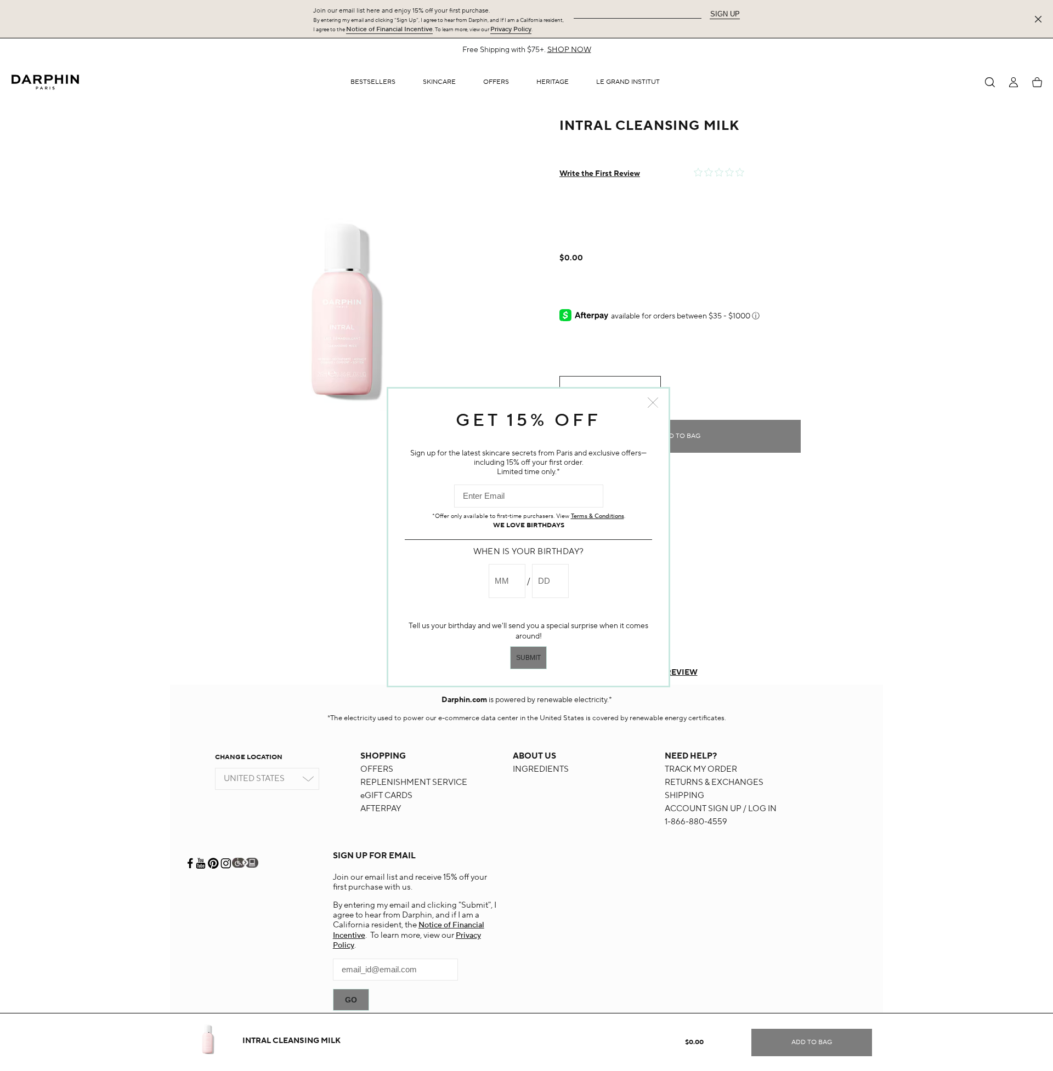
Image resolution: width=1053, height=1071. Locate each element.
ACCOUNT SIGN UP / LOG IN (721, 809)
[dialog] (990, 82)
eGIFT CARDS (386, 795)
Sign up (725, 14)
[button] (439, 82)
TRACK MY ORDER (701, 769)
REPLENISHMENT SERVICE (413, 782)
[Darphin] (45, 82)
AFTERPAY (380, 809)
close (653, 402)
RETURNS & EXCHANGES (714, 782)
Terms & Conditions (597, 516)
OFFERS (376, 769)
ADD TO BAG (680, 436)
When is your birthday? (528, 551)
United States (254, 778)
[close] (1040, 19)
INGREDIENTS (541, 769)
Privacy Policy (510, 29)
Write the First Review (599, 174)
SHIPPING (684, 795)
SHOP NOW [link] (695, 50)
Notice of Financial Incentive (389, 29)
